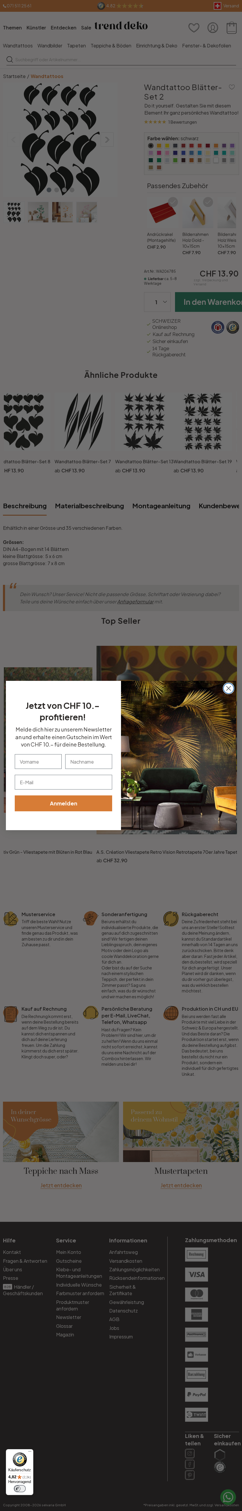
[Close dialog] (228, 688)
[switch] (20, 1488)
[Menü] (29, 1452)
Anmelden (63, 803)
